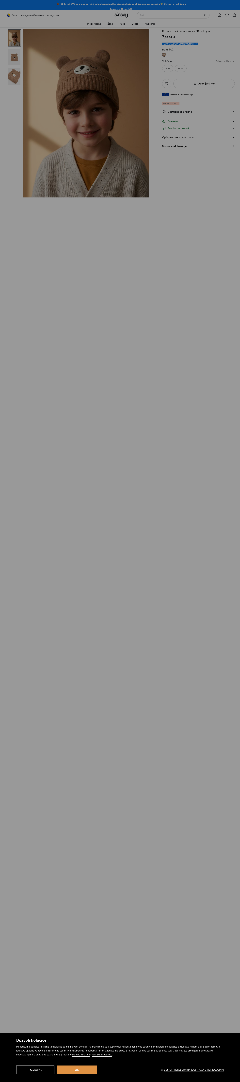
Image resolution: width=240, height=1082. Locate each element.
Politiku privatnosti (102, 1054)
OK (77, 1070)
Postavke (35, 1070)
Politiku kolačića (81, 1054)
